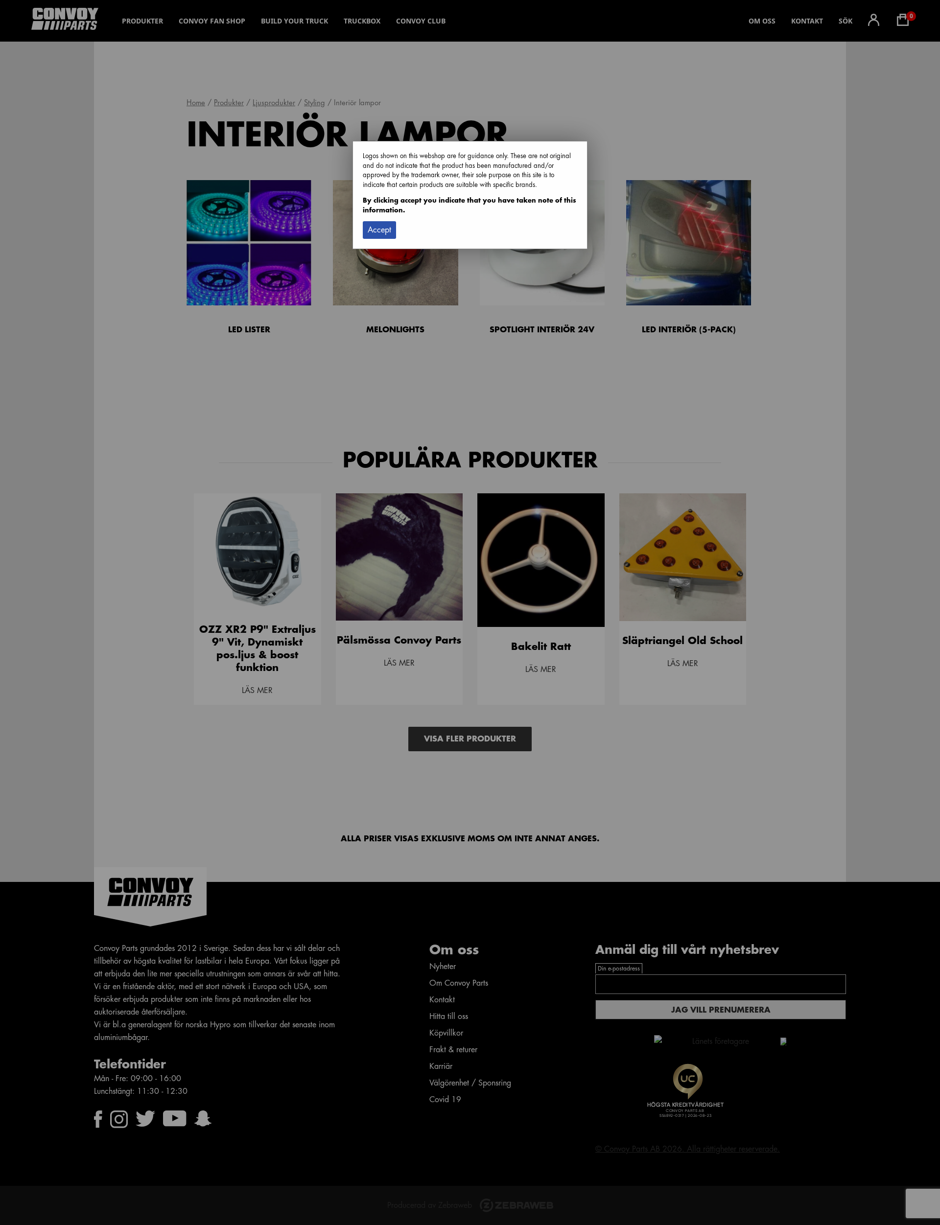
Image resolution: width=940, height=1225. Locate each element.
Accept (379, 230)
